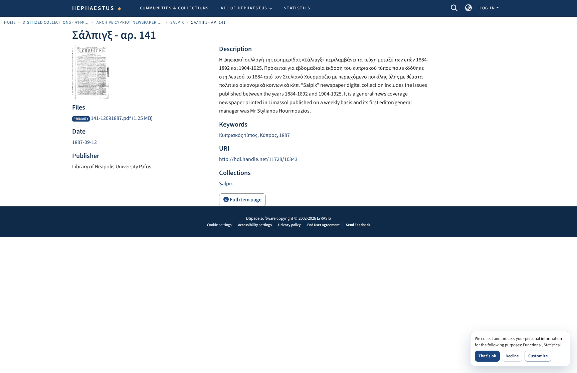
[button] (454, 8)
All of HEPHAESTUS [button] (244, 8)
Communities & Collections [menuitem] (174, 8)
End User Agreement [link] (323, 224)
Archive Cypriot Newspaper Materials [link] (130, 22)
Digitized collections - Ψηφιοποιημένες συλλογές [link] (56, 22)
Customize (538, 356)
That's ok (487, 356)
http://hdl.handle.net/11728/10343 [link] (258, 159)
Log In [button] (487, 8)
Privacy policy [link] (289, 224)
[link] (141, 118)
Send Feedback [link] (358, 224)
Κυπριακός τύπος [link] (238, 135)
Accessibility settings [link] (255, 224)
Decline (512, 356)
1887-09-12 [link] (84, 142)
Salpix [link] (177, 22)
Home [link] (10, 22)
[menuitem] (246, 8)
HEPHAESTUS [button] (93, 8)
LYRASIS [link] (324, 218)
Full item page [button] (245, 199)
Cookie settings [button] (219, 224)
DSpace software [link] (260, 218)
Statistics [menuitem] (297, 8)
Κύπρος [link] (268, 135)
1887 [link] (284, 135)
